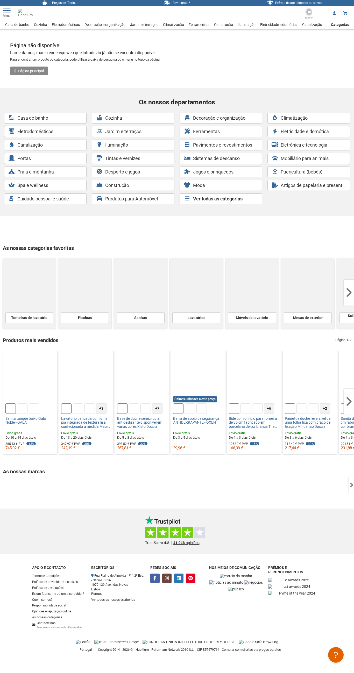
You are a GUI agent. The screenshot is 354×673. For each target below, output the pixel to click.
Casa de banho (17, 25)
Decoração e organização (104, 25)
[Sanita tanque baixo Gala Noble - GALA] (30, 377)
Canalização (312, 25)
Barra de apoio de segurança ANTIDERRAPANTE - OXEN (196, 420)
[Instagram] (167, 578)
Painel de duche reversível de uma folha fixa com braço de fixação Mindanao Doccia (307, 423)
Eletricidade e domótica (279, 25)
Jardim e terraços (144, 25)
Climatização (173, 25)
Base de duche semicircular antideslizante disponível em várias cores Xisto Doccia (139, 423)
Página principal (31, 71)
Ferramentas (199, 25)
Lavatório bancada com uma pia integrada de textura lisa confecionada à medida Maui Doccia (84, 423)
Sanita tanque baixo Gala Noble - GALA (25, 420)
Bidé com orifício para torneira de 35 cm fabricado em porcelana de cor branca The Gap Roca (253, 423)
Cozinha (40, 25)
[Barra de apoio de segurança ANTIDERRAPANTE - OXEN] (198, 377)
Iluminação (247, 25)
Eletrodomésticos (66, 25)
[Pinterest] (190, 578)
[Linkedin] (178, 578)
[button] (349, 293)
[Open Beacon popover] (336, 655)
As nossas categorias (47, 617)
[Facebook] (155, 578)
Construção (223, 25)
